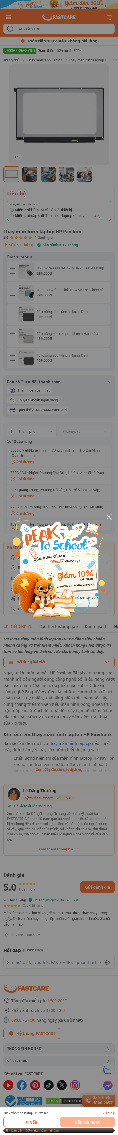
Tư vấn (30, 1122)
